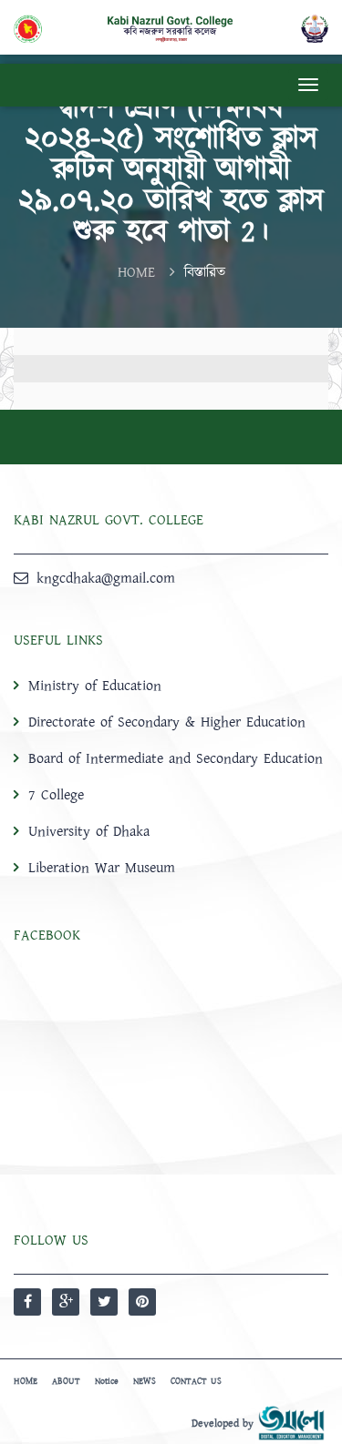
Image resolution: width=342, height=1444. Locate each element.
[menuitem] (171, 776)
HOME (136, 272)
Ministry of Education (94, 686)
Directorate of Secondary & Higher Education (167, 722)
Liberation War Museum (101, 868)
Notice (107, 1381)
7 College (56, 795)
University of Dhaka (89, 831)
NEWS (144, 1381)
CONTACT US (196, 1381)
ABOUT (66, 1381)
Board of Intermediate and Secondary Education (175, 758)
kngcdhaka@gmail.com (105, 578)
